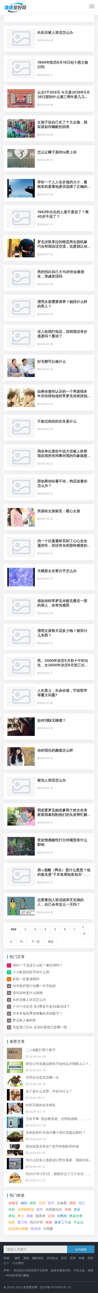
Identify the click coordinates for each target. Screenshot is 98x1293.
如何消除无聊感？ (51, 720)
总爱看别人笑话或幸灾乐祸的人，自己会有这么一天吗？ (60, 902)
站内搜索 (81, 1249)
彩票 (73, 1258)
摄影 (17, 1258)
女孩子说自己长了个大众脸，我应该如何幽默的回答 (62, 124)
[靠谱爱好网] (15, 7)
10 (21, 941)
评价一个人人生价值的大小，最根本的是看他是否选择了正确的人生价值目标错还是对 (62, 186)
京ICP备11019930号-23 (55, 1287)
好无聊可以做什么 (51, 361)
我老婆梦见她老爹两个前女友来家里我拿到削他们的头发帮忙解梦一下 (62, 815)
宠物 (26, 1258)
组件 (39, 1209)
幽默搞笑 (38, 1258)
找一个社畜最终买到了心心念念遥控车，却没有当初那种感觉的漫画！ (62, 545)
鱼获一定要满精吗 (26, 979)
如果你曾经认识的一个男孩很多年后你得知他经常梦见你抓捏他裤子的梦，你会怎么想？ (62, 396)
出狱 (42, 1203)
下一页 (35, 941)
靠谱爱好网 (30, 1287)
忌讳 (51, 1216)
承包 (11, 1216)
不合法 (78, 1222)
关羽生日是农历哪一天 (42, 1077)
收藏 (81, 1258)
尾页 (51, 941)
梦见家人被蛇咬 (24, 1020)
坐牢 (51, 1203)
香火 (20, 1216)
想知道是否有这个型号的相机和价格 (52, 1146)
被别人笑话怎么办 (51, 780)
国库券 (40, 1216)
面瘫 (29, 1216)
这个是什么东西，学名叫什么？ (49, 1091)
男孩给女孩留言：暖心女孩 (58, 511)
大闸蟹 (48, 1229)
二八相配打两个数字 (41, 1050)
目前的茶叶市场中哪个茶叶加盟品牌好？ (56, 1132)
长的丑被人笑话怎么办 (55, 32)
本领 (67, 1209)
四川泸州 (36, 1222)
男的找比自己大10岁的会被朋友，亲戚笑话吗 (60, 274)
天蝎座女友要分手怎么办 (57, 571)
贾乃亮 (22, 1222)
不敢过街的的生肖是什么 (57, 421)
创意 (11, 1222)
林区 (33, 1203)
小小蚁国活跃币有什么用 (31, 972)
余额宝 (13, 1203)
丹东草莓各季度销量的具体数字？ (38, 1013)
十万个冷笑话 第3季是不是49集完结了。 (43, 1006)
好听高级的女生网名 (41, 1105)
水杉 (11, 1209)
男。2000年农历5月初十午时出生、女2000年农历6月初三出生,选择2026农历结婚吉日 (63, 665)
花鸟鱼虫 (52, 1258)
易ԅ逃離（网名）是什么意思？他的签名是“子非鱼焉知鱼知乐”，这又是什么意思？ (63, 874)
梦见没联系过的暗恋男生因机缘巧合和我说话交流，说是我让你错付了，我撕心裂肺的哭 (62, 246)
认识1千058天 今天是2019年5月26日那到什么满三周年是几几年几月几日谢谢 (63, 97)
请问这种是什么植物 (28, 993)
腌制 (24, 1203)
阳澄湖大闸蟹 (18, 1229)
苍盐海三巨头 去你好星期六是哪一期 (40, 1027)
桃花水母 (76, 1216)
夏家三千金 (62, 1222)
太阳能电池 (25, 1209)
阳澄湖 (36, 1229)
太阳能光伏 (53, 1209)
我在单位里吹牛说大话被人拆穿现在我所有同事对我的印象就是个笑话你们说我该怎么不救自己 (62, 456)
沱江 (81, 1203)
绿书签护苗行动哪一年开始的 (34, 986)
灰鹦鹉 (62, 1216)
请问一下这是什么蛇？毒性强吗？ (38, 965)
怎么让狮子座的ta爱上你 (57, 152)
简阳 (72, 1203)
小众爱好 (18, 1263)
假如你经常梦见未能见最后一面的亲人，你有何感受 (62, 603)
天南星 (62, 1203)
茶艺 (64, 1258)
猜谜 (48, 1222)
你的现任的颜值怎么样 (55, 750)
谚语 (77, 1209)
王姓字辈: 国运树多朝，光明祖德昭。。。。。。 (62, 1119)
